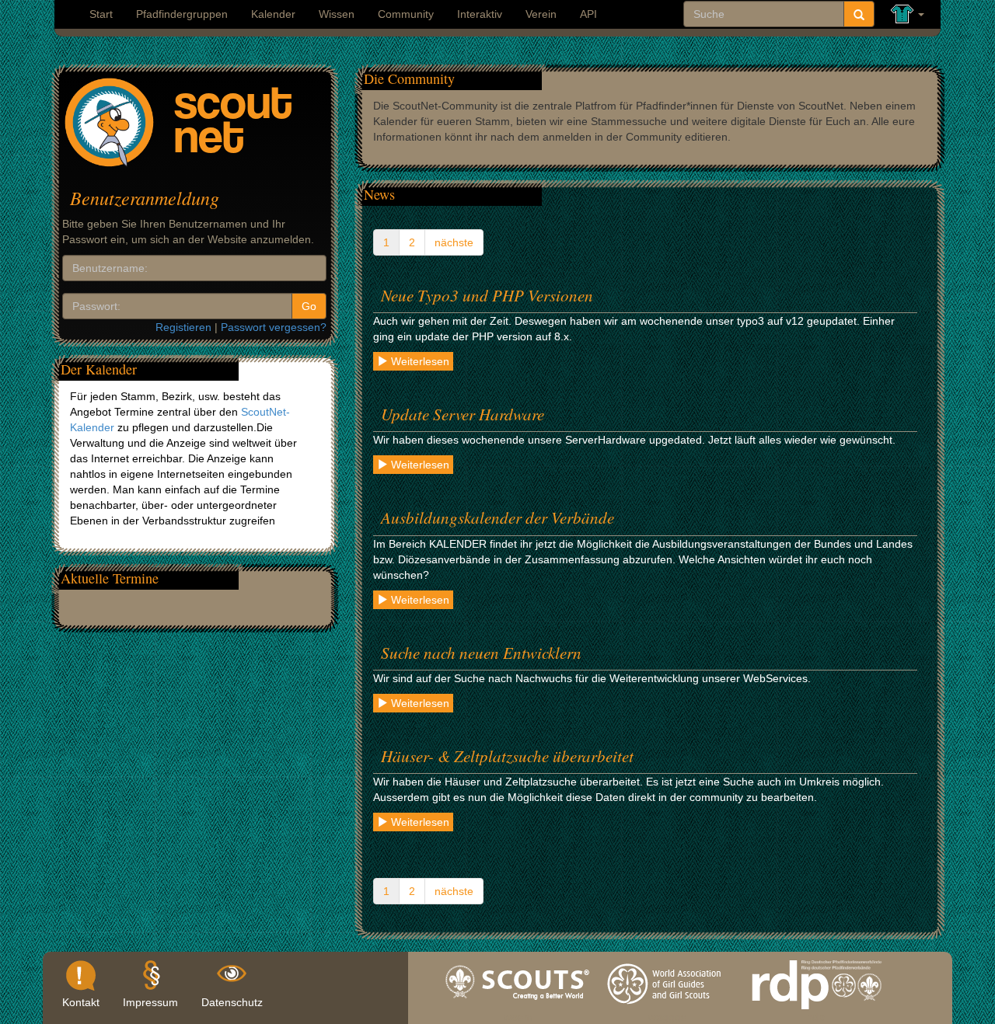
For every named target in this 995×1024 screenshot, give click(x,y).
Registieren (183, 327)
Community (406, 14)
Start (101, 14)
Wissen (336, 14)
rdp (816, 1013)
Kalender (273, 14)
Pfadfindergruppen (182, 14)
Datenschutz (232, 1002)
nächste (454, 242)
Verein (541, 14)
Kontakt (81, 1002)
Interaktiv (479, 14)
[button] (907, 14)
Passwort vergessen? (273, 327)
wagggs (667, 1013)
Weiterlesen (418, 361)
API (588, 14)
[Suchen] (859, 14)
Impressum (150, 1002)
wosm (518, 1013)
